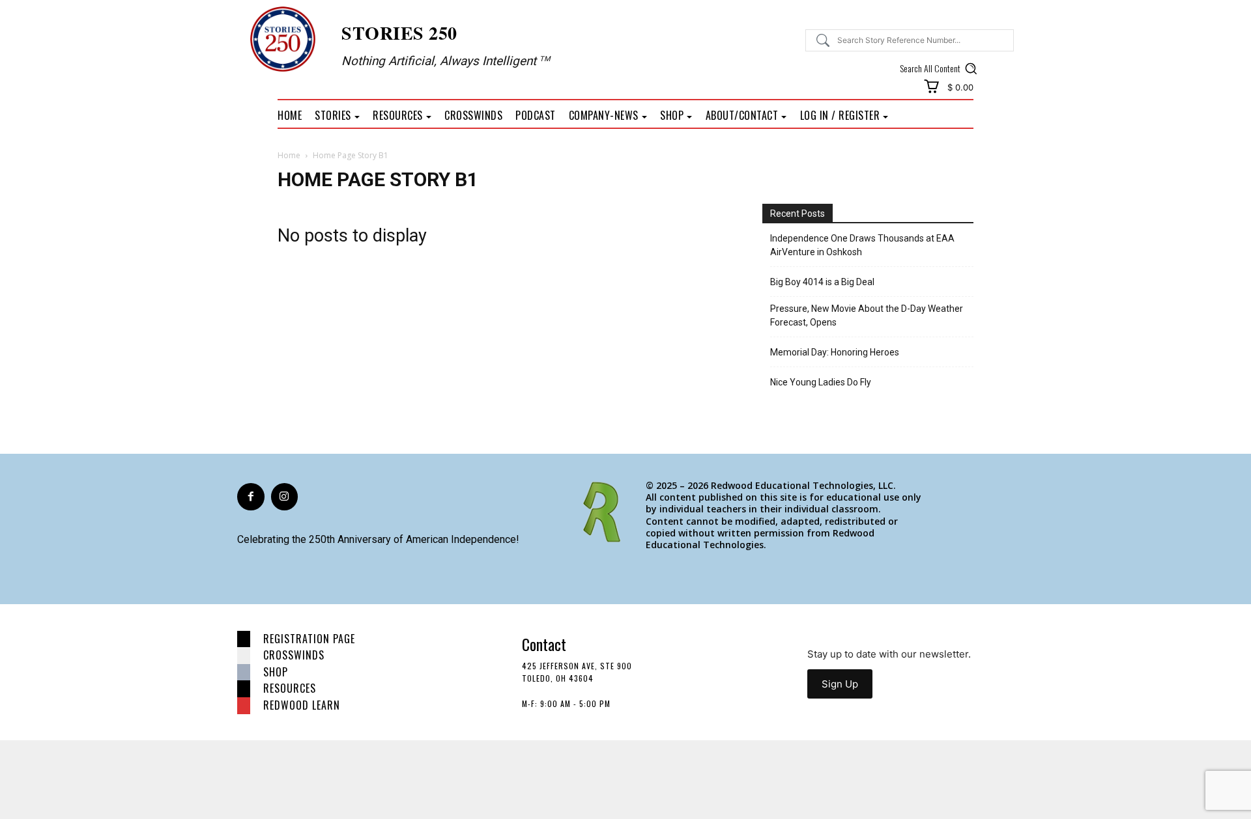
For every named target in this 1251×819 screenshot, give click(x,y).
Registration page (309, 638)
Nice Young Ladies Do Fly (820, 382)
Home (289, 155)
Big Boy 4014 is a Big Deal (822, 282)
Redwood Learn (301, 705)
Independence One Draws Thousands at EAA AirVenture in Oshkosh (862, 245)
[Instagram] (284, 496)
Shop (275, 672)
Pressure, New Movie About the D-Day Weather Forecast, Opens (866, 315)
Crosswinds (293, 655)
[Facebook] (251, 496)
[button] (940, 68)
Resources (289, 688)
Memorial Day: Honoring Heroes (834, 352)
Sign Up (840, 684)
